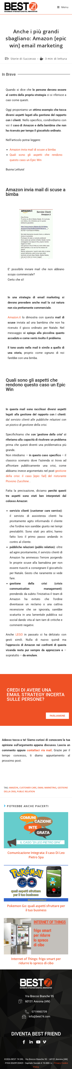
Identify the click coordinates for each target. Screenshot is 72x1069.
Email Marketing (47, 787)
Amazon (13, 787)
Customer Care (27, 787)
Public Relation (26, 791)
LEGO (19, 634)
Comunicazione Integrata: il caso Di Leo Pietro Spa (36, 855)
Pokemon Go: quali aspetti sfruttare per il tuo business (36, 908)
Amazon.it (14, 317)
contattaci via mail (39, 750)
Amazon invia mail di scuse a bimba (33, 149)
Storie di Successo (23, 58)
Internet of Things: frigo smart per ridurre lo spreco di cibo (36, 961)
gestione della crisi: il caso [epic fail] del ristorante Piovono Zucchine (36, 476)
